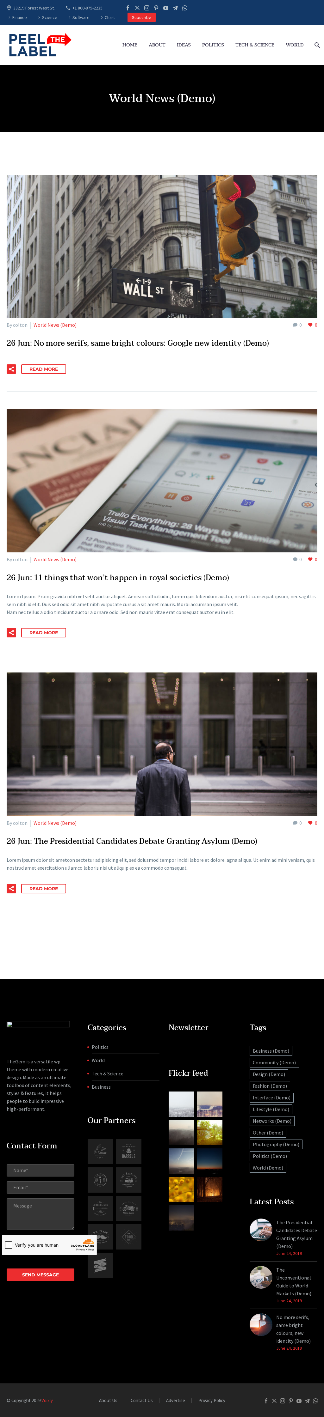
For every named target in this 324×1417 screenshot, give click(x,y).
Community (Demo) (274, 1062)
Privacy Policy (211, 1400)
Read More (43, 369)
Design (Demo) (269, 1074)
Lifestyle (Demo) (271, 1109)
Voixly (47, 1400)
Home (129, 45)
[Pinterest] (156, 7)
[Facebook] (128, 7)
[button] (11, 369)
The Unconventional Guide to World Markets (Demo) (293, 1282)
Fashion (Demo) (270, 1086)
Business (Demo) (271, 1051)
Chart (110, 17)
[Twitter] (137, 7)
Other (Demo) (268, 1132)
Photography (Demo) (276, 1144)
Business (101, 1087)
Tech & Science (254, 45)
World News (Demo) (55, 325)
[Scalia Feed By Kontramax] (181, 1104)
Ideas (184, 45)
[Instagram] (147, 7)
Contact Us (142, 1400)
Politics (213, 45)
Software (81, 17)
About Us (108, 1400)
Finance (19, 17)
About (157, 45)
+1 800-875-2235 (87, 8)
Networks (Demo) (272, 1121)
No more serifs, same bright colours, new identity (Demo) (293, 1329)
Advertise (175, 1400)
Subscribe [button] (141, 17)
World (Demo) (268, 1168)
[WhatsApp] (185, 7)
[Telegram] (175, 7)
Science (49, 17)
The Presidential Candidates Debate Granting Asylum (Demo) (296, 1234)
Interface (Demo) (271, 1097)
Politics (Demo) (270, 1156)
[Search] (316, 45)
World (295, 45)
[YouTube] (166, 7)
